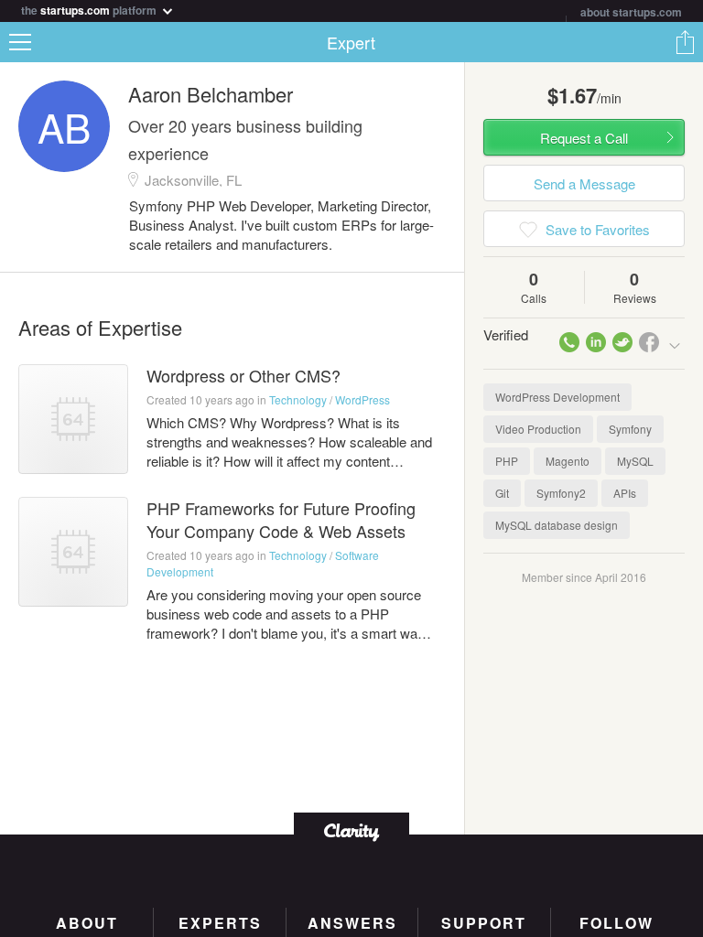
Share (684, 42)
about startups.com (631, 12)
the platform (90, 9)
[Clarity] (351, 830)
